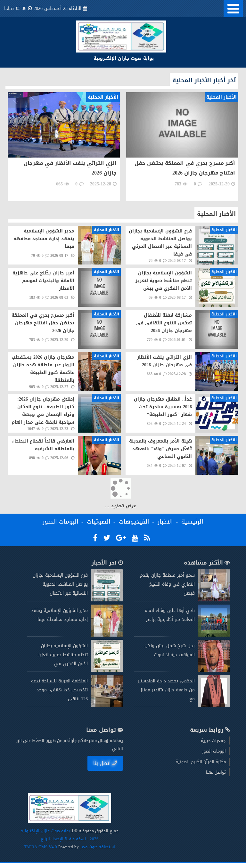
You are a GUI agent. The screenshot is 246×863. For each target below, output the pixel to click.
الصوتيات (99, 521)
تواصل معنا (216, 772)
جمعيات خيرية (213, 741)
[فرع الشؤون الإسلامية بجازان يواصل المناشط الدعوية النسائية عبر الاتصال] (107, 600)
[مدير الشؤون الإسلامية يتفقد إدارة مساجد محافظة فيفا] (107, 635)
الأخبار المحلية (216, 213)
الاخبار (165, 521)
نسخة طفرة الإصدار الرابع (63, 839)
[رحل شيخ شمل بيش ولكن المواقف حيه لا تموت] (214, 670)
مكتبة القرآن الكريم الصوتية (201, 762)
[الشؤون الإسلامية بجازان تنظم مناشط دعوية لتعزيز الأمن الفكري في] (107, 670)
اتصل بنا (102, 763)
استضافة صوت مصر (97, 847)
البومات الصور (60, 521)
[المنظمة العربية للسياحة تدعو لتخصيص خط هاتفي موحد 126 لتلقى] (107, 705)
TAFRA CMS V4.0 (41, 847)
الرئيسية (192, 521)
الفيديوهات (134, 521)
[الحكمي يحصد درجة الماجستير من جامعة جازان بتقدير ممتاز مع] (214, 705)
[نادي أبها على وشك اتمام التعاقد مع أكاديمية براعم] (214, 635)
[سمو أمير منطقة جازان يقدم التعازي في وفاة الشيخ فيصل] (214, 600)
